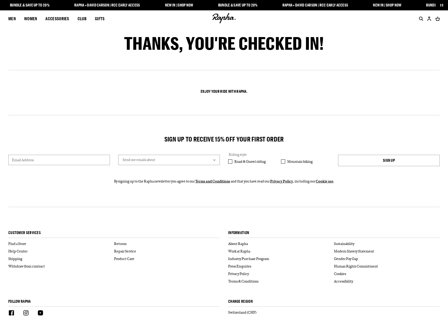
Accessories (57, 18)
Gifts (100, 18)
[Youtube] (40, 314)
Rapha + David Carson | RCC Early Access (107, 5)
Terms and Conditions (212, 181)
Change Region (240, 302)
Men (12, 18)
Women (30, 18)
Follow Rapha (19, 302)
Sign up (389, 160)
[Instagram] (26, 314)
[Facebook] (11, 314)
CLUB (82, 18)
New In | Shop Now (179, 5)
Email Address (23, 160)
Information (238, 233)
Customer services (24, 233)
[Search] (420, 18)
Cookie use (324, 181)
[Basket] (436, 18)
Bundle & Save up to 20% (30, 5)
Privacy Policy (281, 181)
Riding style (238, 154)
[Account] (429, 18)
